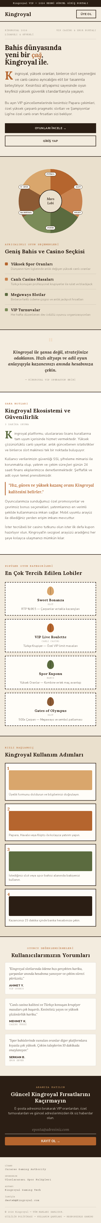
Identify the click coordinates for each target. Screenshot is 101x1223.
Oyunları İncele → (50, 128)
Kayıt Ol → (50, 1141)
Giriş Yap (50, 141)
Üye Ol (86, 14)
